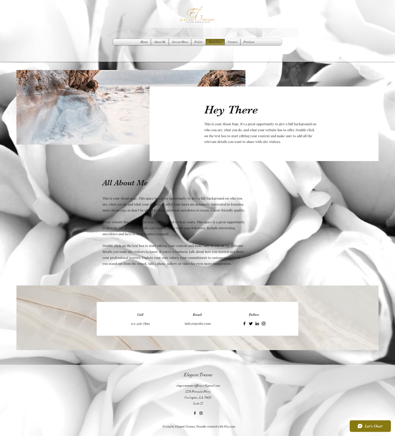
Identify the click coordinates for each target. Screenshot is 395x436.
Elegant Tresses (198, 375)
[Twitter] (250, 323)
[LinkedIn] (257, 323)
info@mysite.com (198, 323)
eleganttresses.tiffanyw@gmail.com (198, 385)
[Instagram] (263, 323)
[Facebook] (244, 323)
